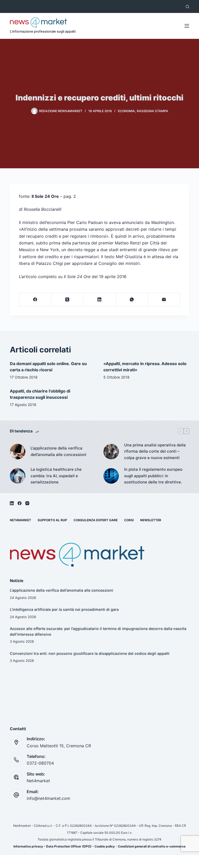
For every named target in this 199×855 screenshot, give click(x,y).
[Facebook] (35, 299)
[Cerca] (187, 6)
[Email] (164, 299)
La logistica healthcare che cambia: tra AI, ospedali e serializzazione (56, 476)
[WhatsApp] (132, 299)
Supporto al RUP (52, 520)
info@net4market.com (48, 798)
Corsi (129, 520)
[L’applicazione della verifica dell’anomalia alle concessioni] (17, 451)
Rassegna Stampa (152, 111)
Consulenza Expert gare (96, 520)
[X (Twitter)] (67, 299)
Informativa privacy (28, 846)
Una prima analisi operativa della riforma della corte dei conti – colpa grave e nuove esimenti (155, 451)
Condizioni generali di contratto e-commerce (152, 846)
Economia (126, 111)
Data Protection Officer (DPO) (68, 846)
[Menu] (186, 26)
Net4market (20, 520)
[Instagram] (27, 503)
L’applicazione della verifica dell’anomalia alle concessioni (58, 451)
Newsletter (150, 520)
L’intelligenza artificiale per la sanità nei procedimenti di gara (64, 609)
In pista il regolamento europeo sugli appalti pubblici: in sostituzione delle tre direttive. (153, 476)
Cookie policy (105, 846)
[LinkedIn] (99, 299)
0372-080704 (40, 763)
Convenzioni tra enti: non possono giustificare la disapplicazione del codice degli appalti (89, 653)
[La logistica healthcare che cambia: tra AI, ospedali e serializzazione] (17, 476)
